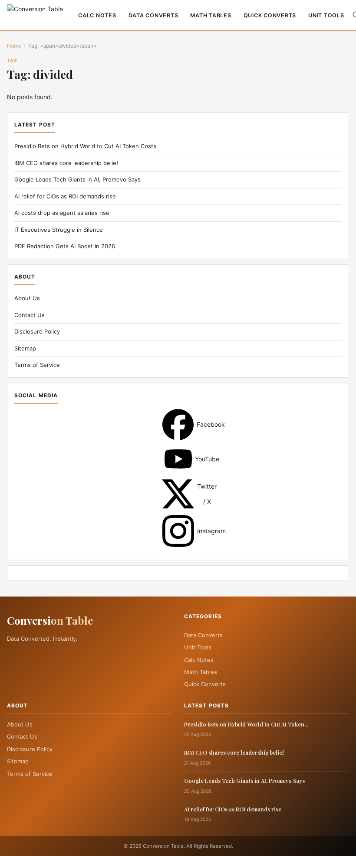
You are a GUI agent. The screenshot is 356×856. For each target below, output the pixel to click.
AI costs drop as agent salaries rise (61, 212)
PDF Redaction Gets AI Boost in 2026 (64, 246)
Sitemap (25, 348)
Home (14, 45)
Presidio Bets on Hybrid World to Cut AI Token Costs (85, 146)
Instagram (178, 531)
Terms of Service (37, 364)
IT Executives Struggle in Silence (58, 229)
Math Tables (210, 15)
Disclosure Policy (37, 331)
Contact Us (29, 314)
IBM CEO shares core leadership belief (66, 162)
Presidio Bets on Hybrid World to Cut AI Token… (246, 724)
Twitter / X (178, 494)
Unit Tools (326, 15)
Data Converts (153, 15)
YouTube (178, 459)
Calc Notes (97, 15)
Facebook (178, 424)
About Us (27, 298)
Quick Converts (270, 15)
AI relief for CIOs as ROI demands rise (65, 196)
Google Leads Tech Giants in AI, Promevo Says (77, 179)
